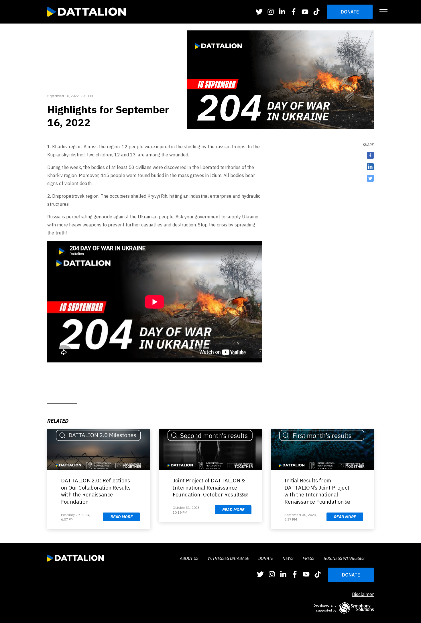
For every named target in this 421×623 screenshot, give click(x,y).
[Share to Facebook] (370, 155)
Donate (350, 12)
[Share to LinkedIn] (370, 166)
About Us (189, 558)
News (288, 558)
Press (308, 558)
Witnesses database (228, 558)
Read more (122, 516)
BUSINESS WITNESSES (344, 558)
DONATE (351, 575)
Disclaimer (363, 594)
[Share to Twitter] (370, 178)
